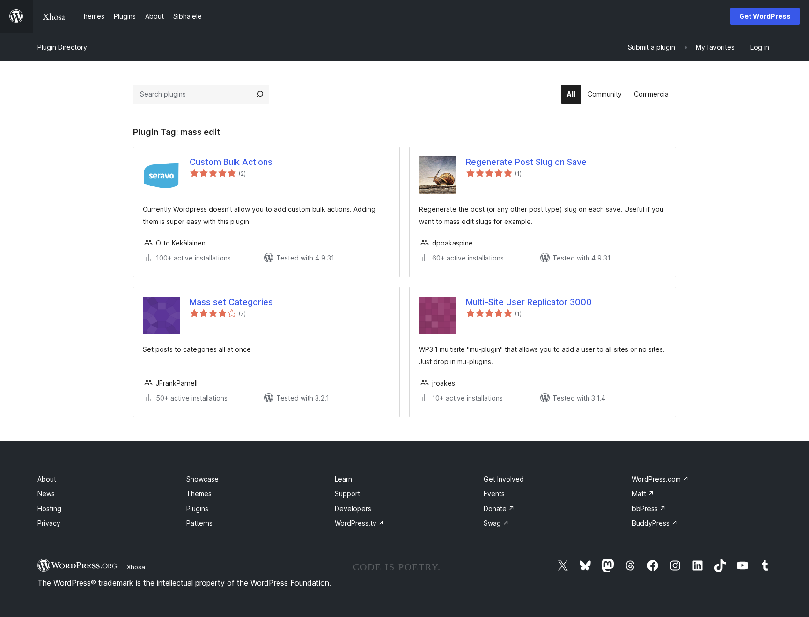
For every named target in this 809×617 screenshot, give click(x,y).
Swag (496, 523)
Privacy (48, 523)
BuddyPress (654, 523)
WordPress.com (660, 479)
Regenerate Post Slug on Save (526, 162)
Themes (199, 494)
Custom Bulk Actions (231, 162)
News (46, 494)
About (46, 479)
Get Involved (504, 479)
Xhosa (136, 567)
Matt (643, 494)
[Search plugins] (259, 94)
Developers (353, 509)
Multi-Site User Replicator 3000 (529, 302)
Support (347, 494)
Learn (343, 479)
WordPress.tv (359, 523)
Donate (499, 509)
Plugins (197, 509)
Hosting (49, 509)
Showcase (202, 479)
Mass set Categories (231, 302)
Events (494, 494)
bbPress (649, 509)
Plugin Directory (62, 47)
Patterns (199, 523)
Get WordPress (765, 16)
